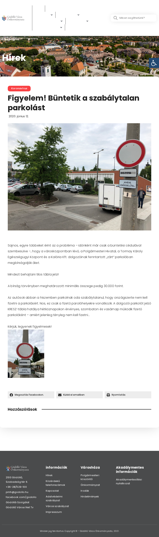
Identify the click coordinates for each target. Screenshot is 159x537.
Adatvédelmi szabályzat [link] (54, 498)
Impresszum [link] (54, 512)
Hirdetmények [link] (90, 496)
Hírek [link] (49, 475)
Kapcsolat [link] (52, 491)
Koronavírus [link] (19, 88)
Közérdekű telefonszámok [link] (55, 483)
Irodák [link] (85, 491)
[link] (154, 63)
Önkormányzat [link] (90, 485)
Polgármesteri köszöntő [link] (90, 477)
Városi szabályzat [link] (57, 506)
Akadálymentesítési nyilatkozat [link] (129, 481)
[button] (31, 394)
